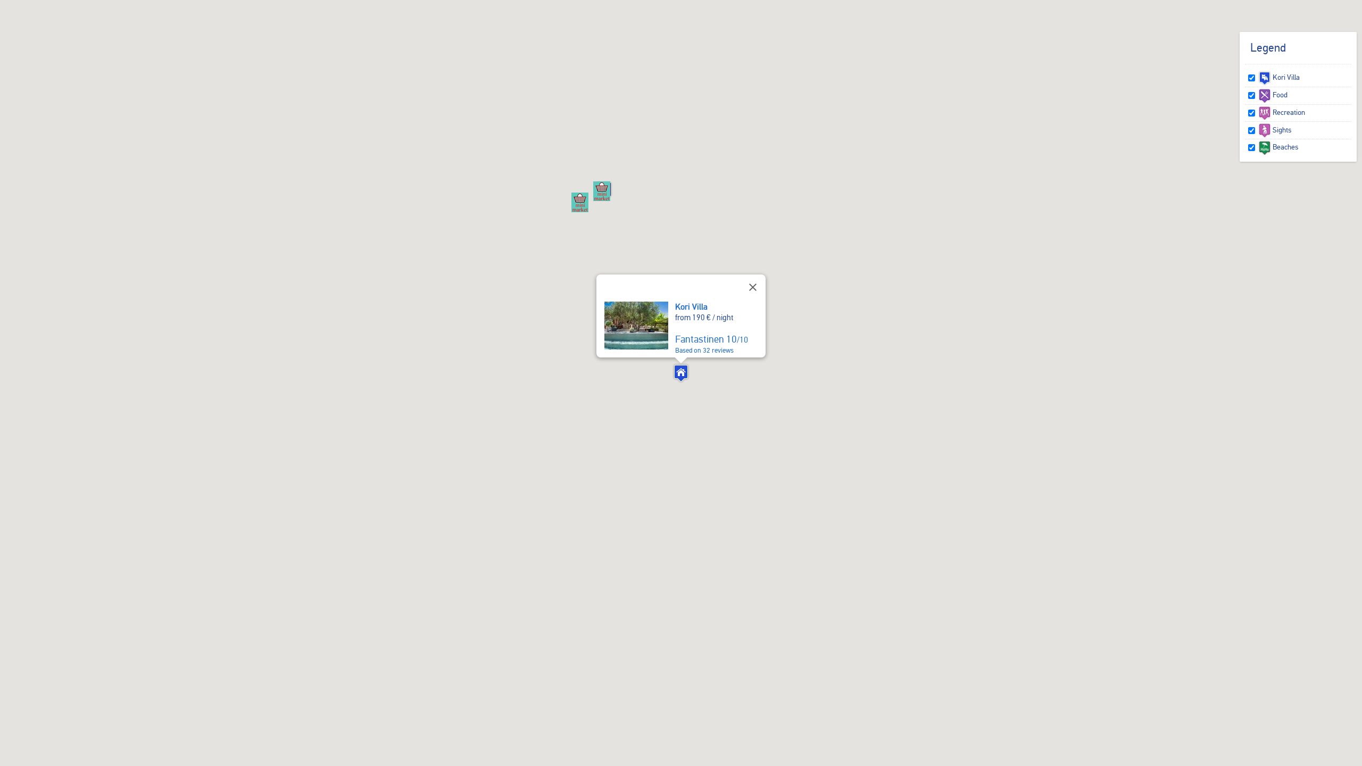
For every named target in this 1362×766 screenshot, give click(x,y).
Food (1279, 94)
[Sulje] (753, 287)
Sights (1281, 130)
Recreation (1288, 112)
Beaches (1284, 147)
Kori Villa (691, 307)
